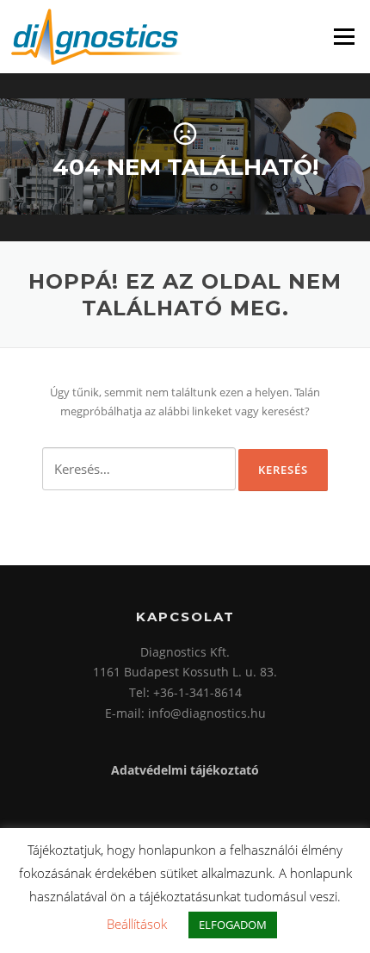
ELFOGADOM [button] (233, 924)
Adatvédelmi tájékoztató (185, 770)
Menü (344, 36)
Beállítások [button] (137, 923)
